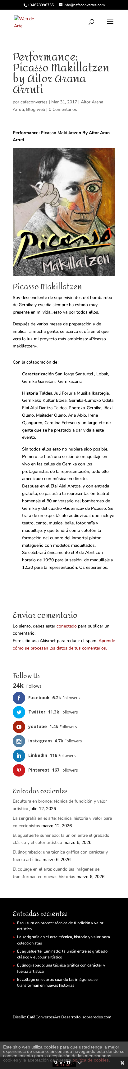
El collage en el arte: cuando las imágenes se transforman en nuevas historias (57, 983)
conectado (67, 626)
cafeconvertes (34, 102)
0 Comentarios (63, 109)
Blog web (35, 109)
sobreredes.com (96, 1017)
